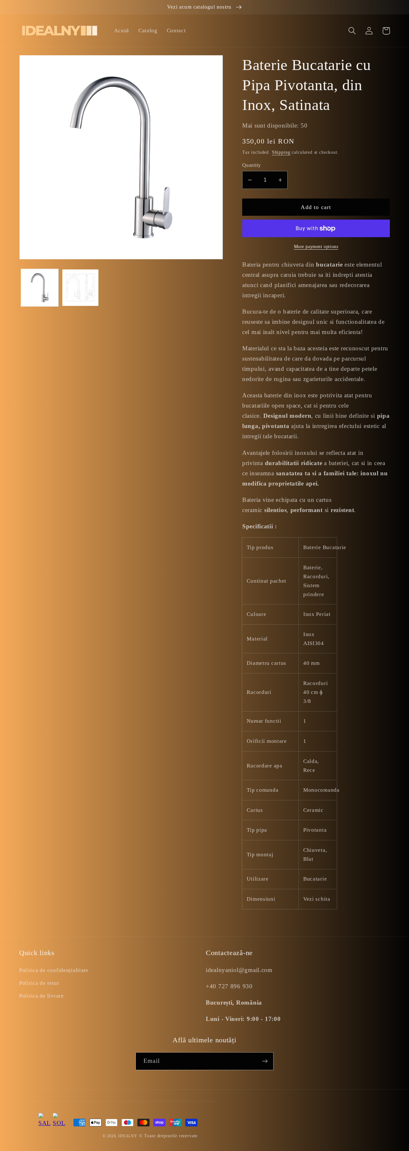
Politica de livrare (41, 996)
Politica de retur (39, 983)
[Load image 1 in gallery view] (39, 287)
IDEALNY (127, 1136)
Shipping (281, 152)
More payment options (316, 246)
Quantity (251, 165)
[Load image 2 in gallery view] (80, 287)
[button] (352, 30)
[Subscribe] (264, 1061)
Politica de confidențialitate (54, 970)
